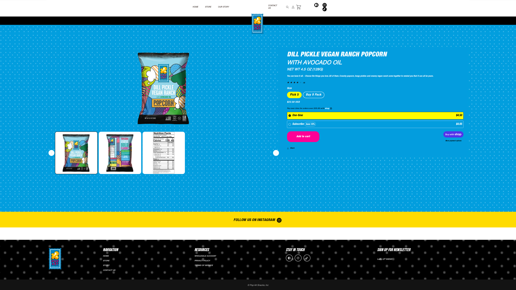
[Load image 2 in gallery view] (120, 153)
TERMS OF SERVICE (203, 266)
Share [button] (292, 148)
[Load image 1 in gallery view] (76, 153)
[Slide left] (51, 153)
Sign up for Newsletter (393, 249)
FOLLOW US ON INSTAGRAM (254, 220)
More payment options (453, 141)
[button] (287, 7)
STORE (106, 261)
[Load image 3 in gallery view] (164, 153)
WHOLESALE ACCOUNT (205, 256)
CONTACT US (109, 270)
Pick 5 (294, 95)
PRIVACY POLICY (202, 261)
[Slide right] (276, 153)
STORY (106, 266)
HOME (106, 256)
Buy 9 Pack (313, 95)
